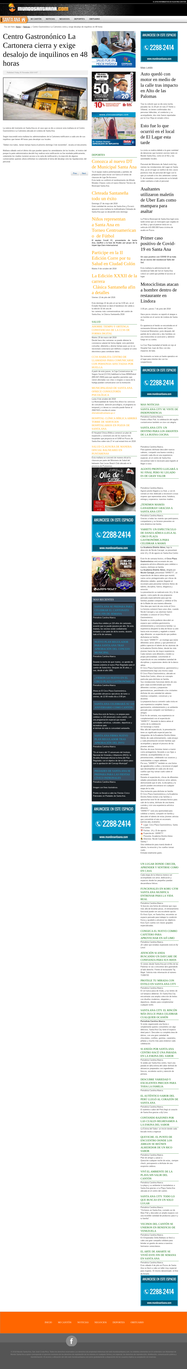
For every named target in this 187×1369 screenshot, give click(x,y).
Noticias (50, 19)
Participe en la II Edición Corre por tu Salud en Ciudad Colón (113, 258)
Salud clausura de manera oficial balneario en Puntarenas (111, 450)
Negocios (64, 19)
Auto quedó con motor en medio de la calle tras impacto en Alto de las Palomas (159, 85)
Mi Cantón (36, 19)
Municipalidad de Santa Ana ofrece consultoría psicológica (112, 391)
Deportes (79, 19)
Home (18, 27)
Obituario (94, 19)
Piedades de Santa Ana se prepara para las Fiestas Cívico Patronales (113, 774)
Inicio (14, 20)
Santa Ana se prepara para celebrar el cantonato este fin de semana (113, 610)
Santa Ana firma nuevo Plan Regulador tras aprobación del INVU (111, 739)
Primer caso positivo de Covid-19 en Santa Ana (158, 243)
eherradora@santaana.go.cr (103, 413)
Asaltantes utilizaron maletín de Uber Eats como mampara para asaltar (158, 200)
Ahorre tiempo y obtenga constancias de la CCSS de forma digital (111, 330)
